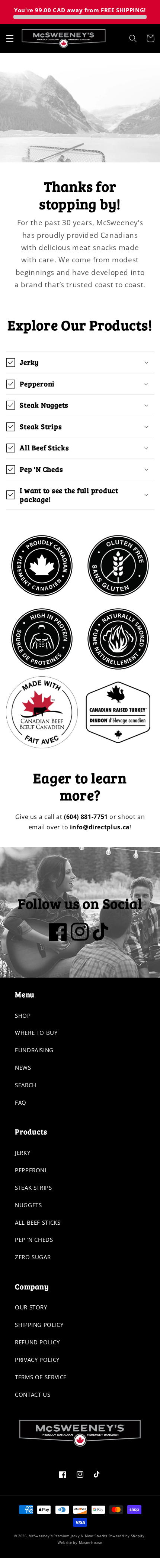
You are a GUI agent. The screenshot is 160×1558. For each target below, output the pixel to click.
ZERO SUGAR (33, 1257)
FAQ (20, 1102)
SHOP (23, 1015)
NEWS (23, 1067)
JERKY (22, 1152)
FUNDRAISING (34, 1050)
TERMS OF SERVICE (41, 1377)
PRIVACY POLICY (37, 1359)
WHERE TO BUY (36, 1032)
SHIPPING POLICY (39, 1324)
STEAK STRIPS (33, 1187)
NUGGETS (28, 1205)
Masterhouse (90, 1543)
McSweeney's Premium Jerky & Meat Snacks (68, 1536)
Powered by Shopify (127, 1536)
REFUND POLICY (37, 1342)
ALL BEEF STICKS (37, 1222)
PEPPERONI (31, 1170)
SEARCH (25, 1085)
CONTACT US (32, 1394)
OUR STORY (31, 1307)
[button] (9, 38)
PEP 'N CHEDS (34, 1239)
